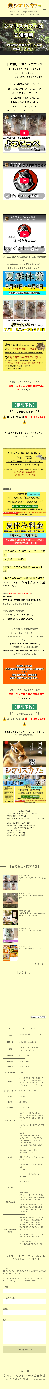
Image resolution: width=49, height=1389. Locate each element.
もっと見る (39, 964)
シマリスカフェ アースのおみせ (24, 1375)
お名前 (6, 1287)
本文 (4, 1320)
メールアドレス (9, 1298)
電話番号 (6, 1309)
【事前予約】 (24, 405)
